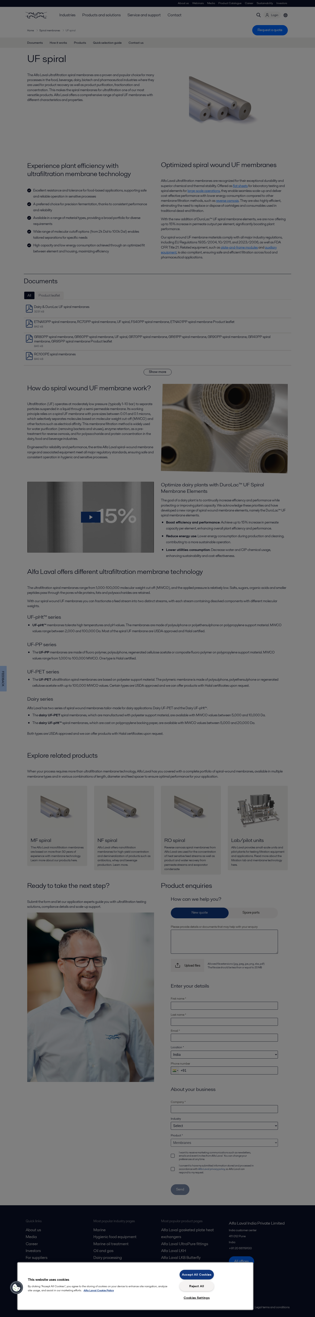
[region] (135, 1286)
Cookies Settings (197, 1298)
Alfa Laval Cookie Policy (99, 1290)
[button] (16, 1287)
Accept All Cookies (197, 1274)
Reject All (196, 1286)
